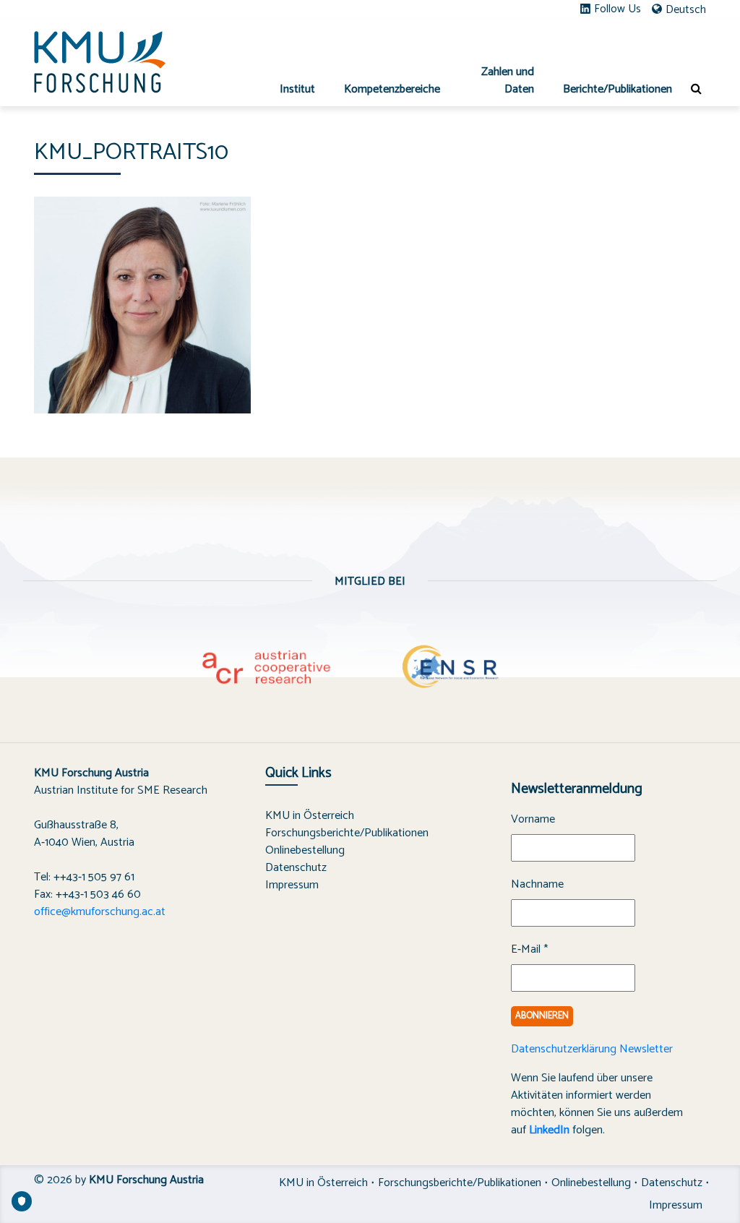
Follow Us (617, 9)
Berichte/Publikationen (617, 89)
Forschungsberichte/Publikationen (347, 833)
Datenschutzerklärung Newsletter (592, 1049)
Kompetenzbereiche (392, 89)
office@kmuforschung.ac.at (99, 912)
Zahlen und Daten (507, 80)
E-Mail (529, 949)
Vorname (533, 819)
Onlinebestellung (305, 850)
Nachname (537, 884)
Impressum (292, 885)
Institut (297, 89)
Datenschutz (296, 867)
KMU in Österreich (309, 815)
